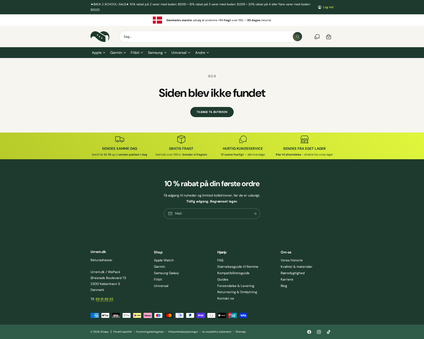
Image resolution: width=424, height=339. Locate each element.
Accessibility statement (216, 331)
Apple (97, 52)
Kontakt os (225, 298)
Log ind (328, 7)
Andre (200, 52)
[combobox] (211, 36)
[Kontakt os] (317, 36)
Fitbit (135, 52)
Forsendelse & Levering (235, 286)
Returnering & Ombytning (237, 292)
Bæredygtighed (293, 273)
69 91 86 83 (104, 299)
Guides (222, 279)
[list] (212, 20)
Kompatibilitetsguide (233, 273)
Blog (284, 286)
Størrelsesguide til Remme (237, 266)
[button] (98, 52)
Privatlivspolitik (122, 331)
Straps (104, 331)
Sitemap (241, 331)
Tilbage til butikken (212, 112)
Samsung (155, 52)
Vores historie (292, 260)
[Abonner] (255, 213)
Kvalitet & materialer (296, 266)
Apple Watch (164, 260)
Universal (178, 52)
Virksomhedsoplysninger (183, 331)
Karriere (287, 279)
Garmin (116, 52)
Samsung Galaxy (166, 273)
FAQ (220, 260)
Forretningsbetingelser (150, 331)
